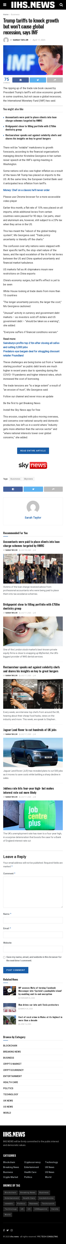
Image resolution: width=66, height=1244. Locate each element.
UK (22, 1209)
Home (5, 14)
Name (7, 914)
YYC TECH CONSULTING (47, 1236)
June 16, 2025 (25, 1024)
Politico (21, 1203)
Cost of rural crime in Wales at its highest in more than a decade (40, 1018)
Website (7, 943)
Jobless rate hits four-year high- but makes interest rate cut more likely (28, 790)
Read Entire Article (33, 450)
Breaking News (12, 1051)
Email (7, 928)
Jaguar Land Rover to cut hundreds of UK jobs (29, 730)
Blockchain (10, 1045)
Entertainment (12, 1076)
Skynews (28, 478)
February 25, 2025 (27, 998)
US (29, 1209)
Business (15, 14)
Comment (9, 873)
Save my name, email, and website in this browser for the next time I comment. (34, 958)
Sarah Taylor (20, 39)
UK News (8, 1100)
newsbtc (9, 1203)
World (7, 1113)
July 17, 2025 (26, 613)
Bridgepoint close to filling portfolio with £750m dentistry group (30, 127)
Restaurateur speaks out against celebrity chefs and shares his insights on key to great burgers (33, 136)
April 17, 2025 (39, 39)
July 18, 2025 (26, 550)
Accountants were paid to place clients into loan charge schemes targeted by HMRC (31, 118)
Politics (8, 1088)
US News (8, 1107)
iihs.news (14, 1236)
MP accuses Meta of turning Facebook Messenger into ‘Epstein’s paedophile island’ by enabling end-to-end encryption (40, 991)
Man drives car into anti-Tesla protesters (38, 1004)
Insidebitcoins (46, 1198)
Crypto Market (12, 1064)
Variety (54, 1209)
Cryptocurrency (13, 1070)
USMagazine (41, 1209)
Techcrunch (48, 1203)
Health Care (10, 1082)
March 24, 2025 (26, 1009)
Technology (10, 1094)
